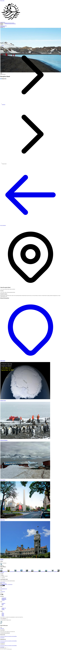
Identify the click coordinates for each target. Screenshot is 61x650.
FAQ (2, 612)
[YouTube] (2, 594)
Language (1, 618)
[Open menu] (1, 25)
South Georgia (4, 598)
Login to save (2, 628)
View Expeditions (2, 582)
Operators (3, 609)
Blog (10, 23)
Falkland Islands (4, 599)
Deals (9, 23)
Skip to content (2, 0)
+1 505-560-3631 (10, 584)
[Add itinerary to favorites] (1, 563)
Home (3, 45)
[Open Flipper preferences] (1, 622)
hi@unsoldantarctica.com (3, 584)
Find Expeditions (13, 23)
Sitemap (3, 615)
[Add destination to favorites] (1, 73)
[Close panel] (1, 627)
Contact (3, 613)
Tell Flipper (10, 649)
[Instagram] (1, 594)
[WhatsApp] (0, 594)
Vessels (3, 608)
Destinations (6, 23)
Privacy (3, 614)
